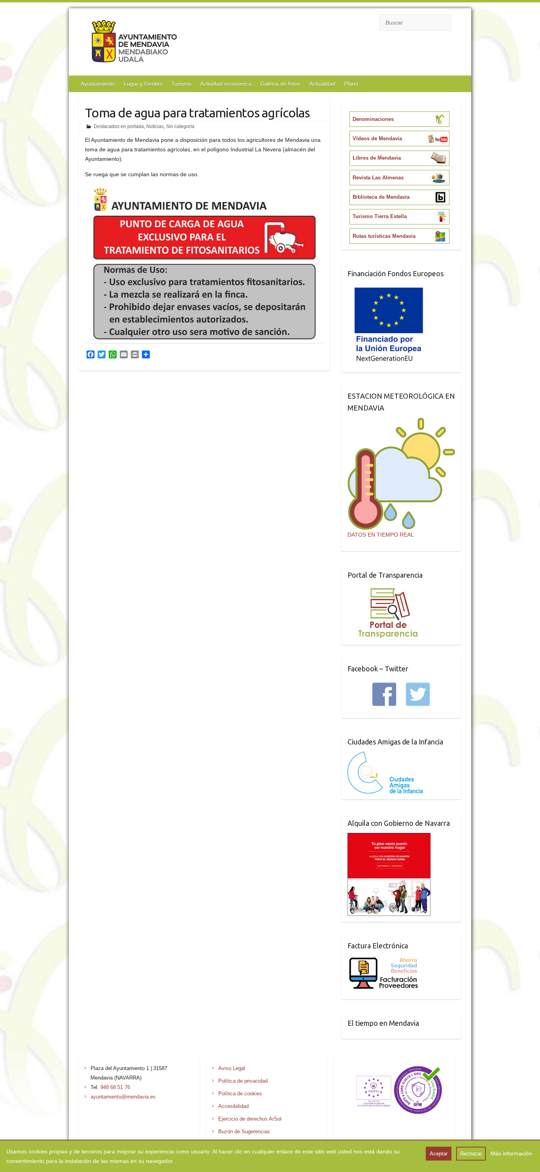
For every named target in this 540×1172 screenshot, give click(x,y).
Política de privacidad (243, 1081)
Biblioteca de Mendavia (381, 197)
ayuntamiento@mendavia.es (123, 1097)
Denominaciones (373, 119)
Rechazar (471, 1154)
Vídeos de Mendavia (377, 138)
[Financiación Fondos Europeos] (388, 288)
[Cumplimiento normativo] (394, 1068)
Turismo (181, 84)
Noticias (155, 126)
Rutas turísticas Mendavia (384, 236)
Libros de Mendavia (377, 158)
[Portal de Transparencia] (388, 589)
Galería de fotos (280, 84)
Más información (511, 1153)
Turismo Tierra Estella (380, 216)
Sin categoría (180, 126)
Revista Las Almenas (378, 178)
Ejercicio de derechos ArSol (249, 1119)
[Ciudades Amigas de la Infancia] (385, 756)
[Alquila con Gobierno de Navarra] (388, 838)
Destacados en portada (119, 126)
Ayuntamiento (98, 84)
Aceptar (438, 1154)
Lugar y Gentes (143, 84)
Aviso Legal (231, 1068)
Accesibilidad (233, 1106)
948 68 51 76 (115, 1087)
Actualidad (322, 84)
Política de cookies (240, 1094)
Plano (351, 84)
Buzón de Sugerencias (244, 1131)
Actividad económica (225, 84)
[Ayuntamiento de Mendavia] (134, 43)
